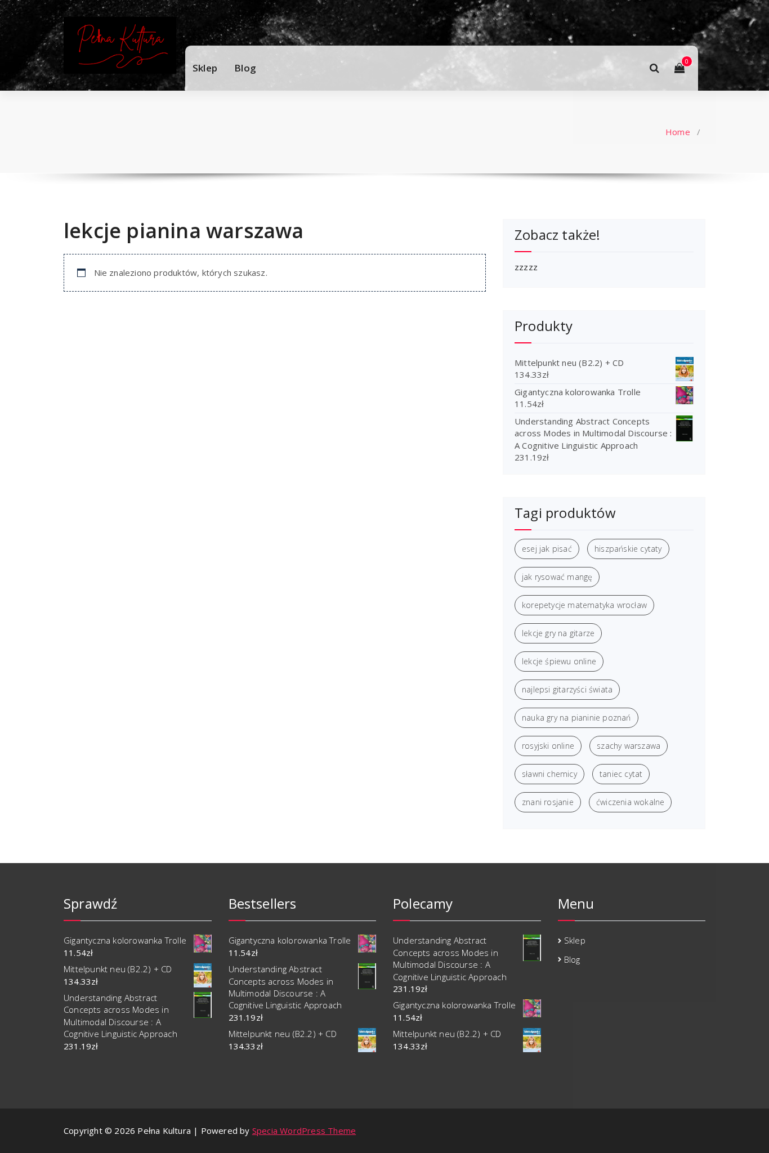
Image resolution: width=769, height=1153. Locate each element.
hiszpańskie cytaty (628, 548)
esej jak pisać (547, 548)
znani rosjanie (548, 802)
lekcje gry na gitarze (558, 633)
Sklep (205, 67)
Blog (245, 67)
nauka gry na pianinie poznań (576, 717)
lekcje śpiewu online (559, 661)
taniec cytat (621, 773)
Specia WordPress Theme (304, 1130)
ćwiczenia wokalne (630, 802)
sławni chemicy (549, 773)
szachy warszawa (628, 745)
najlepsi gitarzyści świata (567, 689)
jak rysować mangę (557, 576)
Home (677, 131)
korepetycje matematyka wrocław (584, 605)
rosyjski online (548, 745)
